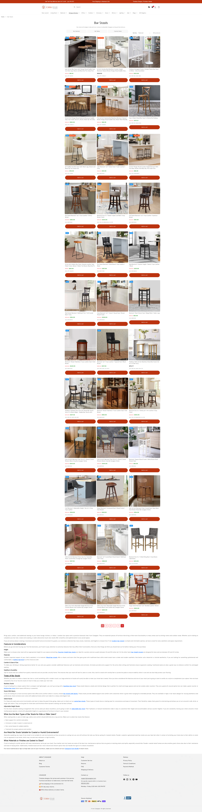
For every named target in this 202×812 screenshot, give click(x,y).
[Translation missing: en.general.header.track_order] (149, 7)
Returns (83, 763)
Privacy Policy (127, 760)
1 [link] (102, 626)
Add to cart (80, 80)
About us (42, 760)
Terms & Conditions (129, 763)
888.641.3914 (85, 783)
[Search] (74, 7)
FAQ (82, 766)
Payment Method (128, 766)
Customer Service (86, 760)
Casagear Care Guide (72, 748)
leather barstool (18, 660)
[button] (158, 7)
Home (2, 17)
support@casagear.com (88, 778)
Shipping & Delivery (87, 770)
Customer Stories (44, 766)
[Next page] (122, 625)
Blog (40, 763)
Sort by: (135, 33)
